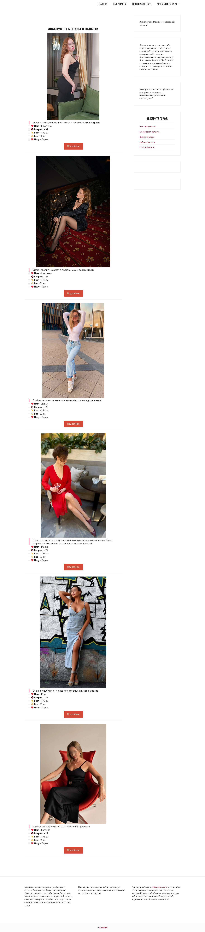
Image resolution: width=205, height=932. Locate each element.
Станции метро (147, 147)
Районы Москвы (147, 142)
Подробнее (73, 146)
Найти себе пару (141, 3)
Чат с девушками (167, 3)
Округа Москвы (146, 137)
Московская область (149, 131)
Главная (103, 3)
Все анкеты (120, 3)
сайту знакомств (159, 887)
